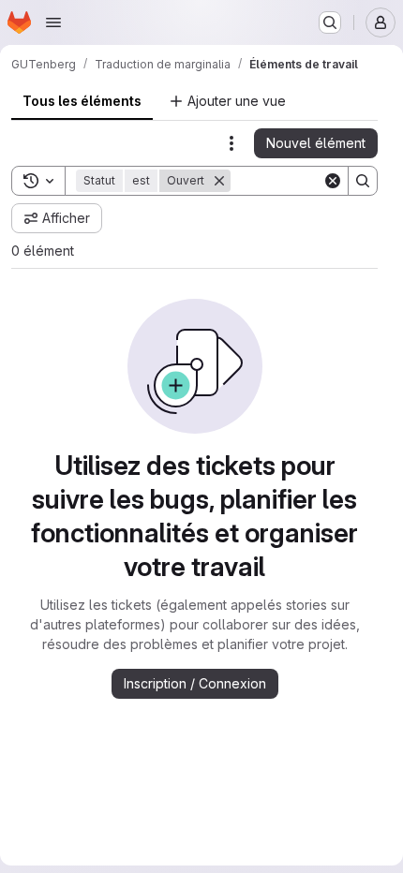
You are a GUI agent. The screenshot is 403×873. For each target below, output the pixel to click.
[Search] (363, 181)
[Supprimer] (219, 181)
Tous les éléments (82, 101)
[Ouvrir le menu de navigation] (53, 22)
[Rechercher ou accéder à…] (330, 22)
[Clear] (332, 181)
